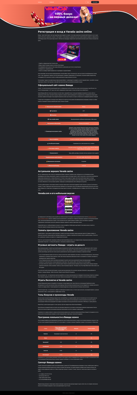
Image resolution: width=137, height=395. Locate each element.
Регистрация (95, 2)
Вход (88, 2)
